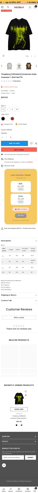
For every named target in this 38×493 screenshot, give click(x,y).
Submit (30, 457)
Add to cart (14, 143)
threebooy (18, 413)
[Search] (8, 7)
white (19, 425)
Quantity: (4, 133)
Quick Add (18, 409)
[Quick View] (25, 395)
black (17, 425)
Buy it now (19, 150)
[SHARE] (35, 143)
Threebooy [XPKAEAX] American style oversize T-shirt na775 (18, 417)
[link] (10, 372)
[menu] (2, 7)
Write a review (19, 317)
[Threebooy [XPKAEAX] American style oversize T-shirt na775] (19, 398)
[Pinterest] (4, 465)
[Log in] (30, 7)
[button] (31, 56)
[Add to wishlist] (31, 143)
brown (22, 425)
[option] (19, 34)
